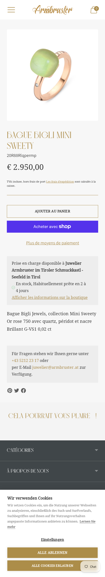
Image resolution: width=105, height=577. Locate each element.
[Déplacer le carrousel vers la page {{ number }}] (7, 436)
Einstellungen (52, 540)
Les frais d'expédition (60, 181)
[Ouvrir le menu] (11, 10)
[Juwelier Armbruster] (53, 10)
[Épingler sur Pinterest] (10, 390)
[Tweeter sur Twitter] (17, 390)
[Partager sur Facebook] (23, 390)
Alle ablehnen (53, 553)
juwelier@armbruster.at (55, 367)
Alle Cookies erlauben (52, 565)
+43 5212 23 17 (25, 360)
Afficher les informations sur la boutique (50, 297)
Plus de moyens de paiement (52, 243)
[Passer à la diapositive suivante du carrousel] (98, 436)
